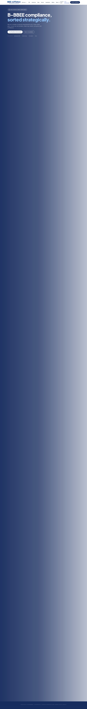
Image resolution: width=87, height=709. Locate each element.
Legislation (47, 2)
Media (53, 2)
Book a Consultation (29, 31)
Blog (38, 2)
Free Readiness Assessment (15, 31)
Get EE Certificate (75, 2)
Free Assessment (66, 2)
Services (24, 2)
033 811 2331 (61, 2)
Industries (34, 2)
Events (42, 2)
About (57, 2)
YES (29, 2)
